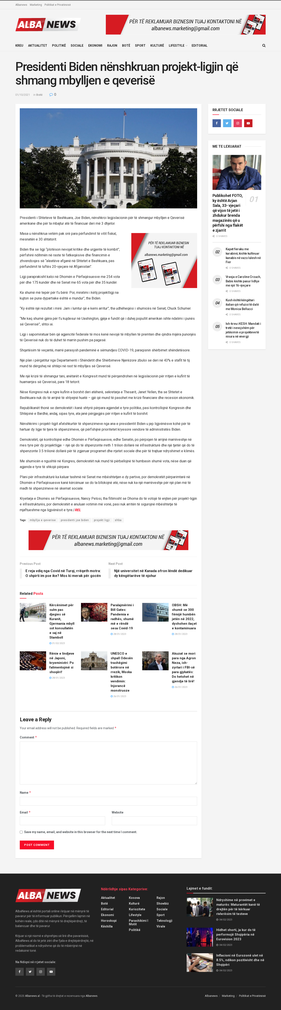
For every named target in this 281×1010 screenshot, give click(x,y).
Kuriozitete (137, 909)
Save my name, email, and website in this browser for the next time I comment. (80, 832)
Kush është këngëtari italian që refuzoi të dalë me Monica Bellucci (242, 304)
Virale (161, 926)
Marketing (36, 4)
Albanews (21, 4)
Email (25, 812)
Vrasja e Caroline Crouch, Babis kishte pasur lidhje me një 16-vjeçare (243, 281)
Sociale (77, 45)
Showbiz (163, 903)
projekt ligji (102, 520)
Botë (126, 45)
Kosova (134, 898)
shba (118, 520)
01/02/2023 (58, 643)
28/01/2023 (119, 634)
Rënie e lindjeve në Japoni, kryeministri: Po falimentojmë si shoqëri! (61, 663)
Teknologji (164, 920)
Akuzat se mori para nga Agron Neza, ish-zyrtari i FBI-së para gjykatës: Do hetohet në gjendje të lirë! (184, 667)
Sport (140, 45)
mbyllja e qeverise (43, 520)
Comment (28, 737)
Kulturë (157, 45)
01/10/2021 (22, 94)
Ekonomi (95, 45)
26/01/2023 (119, 696)
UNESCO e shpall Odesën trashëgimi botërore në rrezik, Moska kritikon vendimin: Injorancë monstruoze (122, 672)
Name (25, 792)
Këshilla (107, 926)
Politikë (59, 45)
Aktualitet (37, 45)
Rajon (112, 45)
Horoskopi (109, 920)
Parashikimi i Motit (138, 922)
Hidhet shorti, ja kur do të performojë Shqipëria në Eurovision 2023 (236, 934)
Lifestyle (176, 45)
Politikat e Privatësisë (58, 4)
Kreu (19, 45)
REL (78, 510)
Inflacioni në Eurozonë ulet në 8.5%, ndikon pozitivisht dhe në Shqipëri (240, 960)
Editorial (199, 45)
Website (117, 812)
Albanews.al (32, 995)
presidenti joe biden (75, 520)
